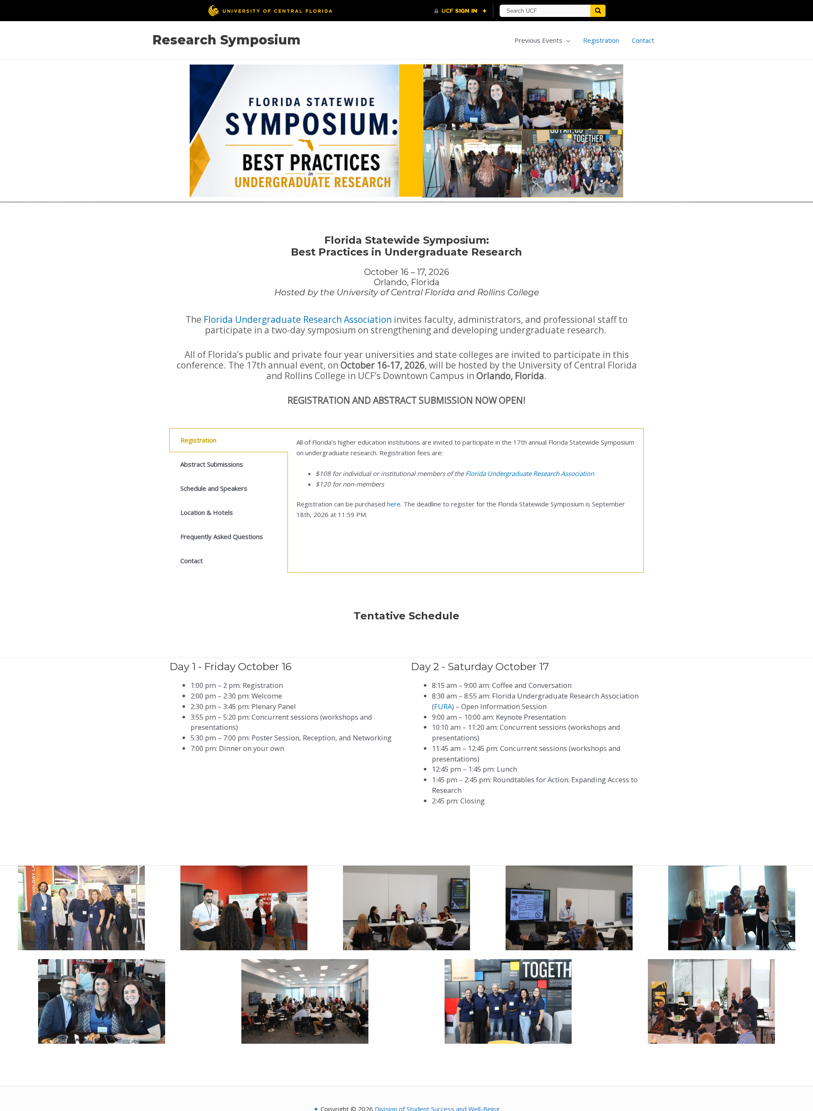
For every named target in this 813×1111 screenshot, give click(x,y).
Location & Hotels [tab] (206, 512)
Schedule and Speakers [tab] (213, 488)
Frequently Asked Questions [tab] (221, 536)
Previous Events (538, 40)
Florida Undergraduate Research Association (298, 319)
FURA (443, 706)
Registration (601, 40)
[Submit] (598, 11)
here (394, 504)
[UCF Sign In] (460, 11)
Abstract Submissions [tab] (211, 464)
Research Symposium (226, 40)
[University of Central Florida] (270, 10)
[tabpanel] (465, 483)
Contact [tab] (191, 560)
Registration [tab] (198, 440)
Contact (643, 40)
